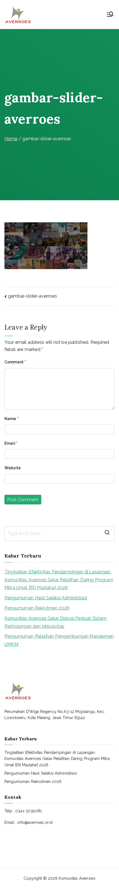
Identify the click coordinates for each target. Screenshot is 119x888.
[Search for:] (59, 534)
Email (10, 443)
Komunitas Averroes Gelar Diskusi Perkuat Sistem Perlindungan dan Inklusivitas (55, 622)
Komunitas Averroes (77, 878)
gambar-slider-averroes (32, 296)
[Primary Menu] (110, 14)
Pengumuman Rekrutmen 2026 (36, 608)
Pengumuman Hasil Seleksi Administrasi (45, 597)
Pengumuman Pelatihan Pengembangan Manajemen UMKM (59, 640)
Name (11, 418)
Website (12, 468)
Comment (15, 362)
